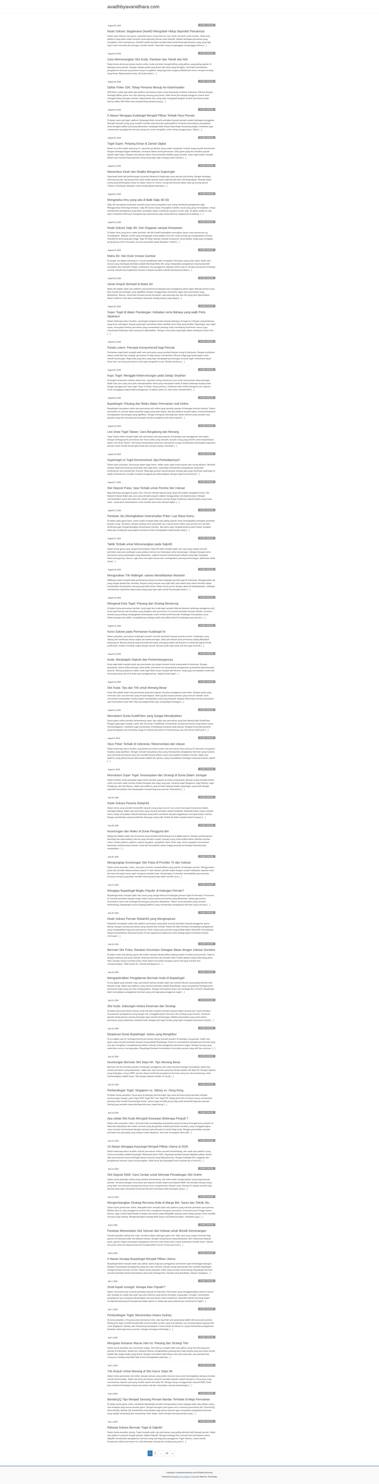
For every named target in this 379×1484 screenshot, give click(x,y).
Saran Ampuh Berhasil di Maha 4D (130, 284)
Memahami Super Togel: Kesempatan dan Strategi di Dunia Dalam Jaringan (157, 775)
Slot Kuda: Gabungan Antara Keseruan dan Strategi (141, 1006)
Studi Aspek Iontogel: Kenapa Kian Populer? (136, 1287)
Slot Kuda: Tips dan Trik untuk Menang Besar (137, 687)
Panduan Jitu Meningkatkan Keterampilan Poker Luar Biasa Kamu (150, 516)
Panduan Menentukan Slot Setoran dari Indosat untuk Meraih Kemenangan (156, 1230)
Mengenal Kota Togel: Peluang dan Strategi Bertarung (142, 603)
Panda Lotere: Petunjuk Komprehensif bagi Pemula (141, 347)
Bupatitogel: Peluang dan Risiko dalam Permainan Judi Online (147, 403)
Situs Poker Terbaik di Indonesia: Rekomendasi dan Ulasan (146, 744)
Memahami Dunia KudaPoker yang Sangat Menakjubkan (144, 715)
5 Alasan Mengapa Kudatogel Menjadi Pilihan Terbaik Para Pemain (151, 115)
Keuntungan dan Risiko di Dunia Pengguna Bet (138, 831)
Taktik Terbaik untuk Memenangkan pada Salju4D (139, 544)
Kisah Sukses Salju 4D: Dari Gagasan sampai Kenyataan (144, 227)
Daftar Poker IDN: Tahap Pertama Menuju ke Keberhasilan (145, 87)
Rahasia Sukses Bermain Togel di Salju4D (134, 1427)
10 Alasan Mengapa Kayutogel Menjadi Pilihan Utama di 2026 (147, 1146)
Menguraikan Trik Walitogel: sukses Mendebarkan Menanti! (146, 575)
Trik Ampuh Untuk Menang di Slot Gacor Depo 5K (140, 1371)
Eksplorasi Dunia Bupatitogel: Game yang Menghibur (142, 1034)
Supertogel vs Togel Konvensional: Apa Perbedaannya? (143, 460)
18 (167, 1453)
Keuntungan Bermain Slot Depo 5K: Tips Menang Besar (143, 1062)
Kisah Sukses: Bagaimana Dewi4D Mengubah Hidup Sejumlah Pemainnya (155, 31)
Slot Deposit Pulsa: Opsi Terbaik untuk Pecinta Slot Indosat (146, 488)
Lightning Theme (190, 1477)
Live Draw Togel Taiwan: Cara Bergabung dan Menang (143, 431)
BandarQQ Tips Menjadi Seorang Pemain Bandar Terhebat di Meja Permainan (158, 1399)
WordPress (176, 1477)
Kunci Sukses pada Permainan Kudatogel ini (136, 631)
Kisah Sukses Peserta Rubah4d (128, 803)
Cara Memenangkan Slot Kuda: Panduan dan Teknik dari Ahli (147, 59)
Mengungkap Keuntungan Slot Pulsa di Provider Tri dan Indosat (149, 862)
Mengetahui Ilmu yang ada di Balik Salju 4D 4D (138, 199)
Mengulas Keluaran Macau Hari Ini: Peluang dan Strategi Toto (147, 1343)
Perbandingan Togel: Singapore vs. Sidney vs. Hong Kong (145, 1090)
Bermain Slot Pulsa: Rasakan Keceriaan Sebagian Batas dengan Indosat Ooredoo (161, 949)
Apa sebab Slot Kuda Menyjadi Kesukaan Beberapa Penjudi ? (147, 1118)
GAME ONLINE (206, 25)
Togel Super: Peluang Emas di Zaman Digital (136, 143)
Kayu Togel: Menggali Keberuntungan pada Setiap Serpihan (146, 375)
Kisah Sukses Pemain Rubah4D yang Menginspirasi (141, 918)
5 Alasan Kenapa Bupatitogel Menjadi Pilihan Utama (141, 1258)
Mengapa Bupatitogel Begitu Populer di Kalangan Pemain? (145, 890)
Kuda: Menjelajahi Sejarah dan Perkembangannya (140, 659)
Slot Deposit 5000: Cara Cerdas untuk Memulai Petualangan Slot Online (154, 1174)
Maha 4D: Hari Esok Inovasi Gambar (131, 256)
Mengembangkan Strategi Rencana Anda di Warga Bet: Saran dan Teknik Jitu (158, 1202)
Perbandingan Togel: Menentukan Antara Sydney (139, 1315)
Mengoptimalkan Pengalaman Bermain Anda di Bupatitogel (145, 978)
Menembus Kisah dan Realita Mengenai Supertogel (141, 171)
